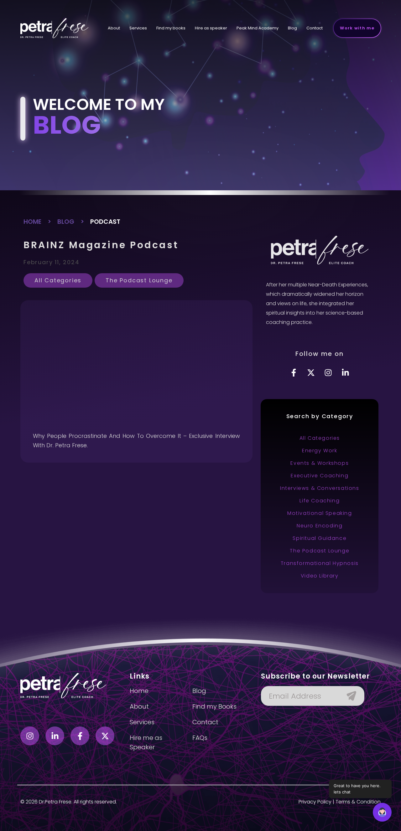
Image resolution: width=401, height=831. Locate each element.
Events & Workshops (319, 463)
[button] (382, 812)
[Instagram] (328, 372)
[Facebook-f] (294, 372)
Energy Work (319, 450)
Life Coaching (319, 500)
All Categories (57, 280)
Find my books (170, 28)
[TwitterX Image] (311, 372)
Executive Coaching (319, 475)
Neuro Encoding (319, 525)
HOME (32, 221)
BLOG (65, 221)
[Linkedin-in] (345, 372)
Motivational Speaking (319, 513)
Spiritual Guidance (319, 538)
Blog (292, 28)
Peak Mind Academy (258, 28)
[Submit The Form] (349, 696)
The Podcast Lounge (139, 280)
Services (138, 28)
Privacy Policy (315, 801)
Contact (314, 28)
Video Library (320, 575)
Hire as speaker (211, 28)
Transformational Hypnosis (320, 563)
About (114, 28)
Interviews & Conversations (319, 488)
